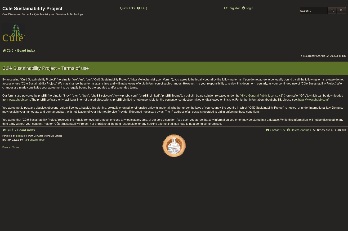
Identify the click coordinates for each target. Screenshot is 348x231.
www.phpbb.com (19, 99)
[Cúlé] (33, 29)
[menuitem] (142, 8)
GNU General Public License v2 (261, 95)
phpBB (20, 135)
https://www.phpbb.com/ (313, 99)
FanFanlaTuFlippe (34, 139)
